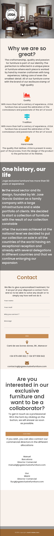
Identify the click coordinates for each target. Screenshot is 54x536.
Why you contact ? (11, 314)
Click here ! (27, 434)
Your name (8, 301)
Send (27, 336)
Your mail (8, 307)
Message (8, 321)
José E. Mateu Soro (33, 532)
